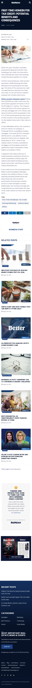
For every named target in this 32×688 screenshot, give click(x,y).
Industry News (23, 203)
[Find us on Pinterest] (10, 675)
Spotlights (4, 617)
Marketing (20, 617)
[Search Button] (30, 2)
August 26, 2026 (6, 275)
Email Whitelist (5, 668)
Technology (20, 621)
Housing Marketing (9, 203)
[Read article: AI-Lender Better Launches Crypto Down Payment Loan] (16, 328)
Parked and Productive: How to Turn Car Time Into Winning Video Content (16, 495)
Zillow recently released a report (13, 99)
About (3, 663)
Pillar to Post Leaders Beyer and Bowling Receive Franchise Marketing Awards (14, 456)
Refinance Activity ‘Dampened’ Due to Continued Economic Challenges (15, 380)
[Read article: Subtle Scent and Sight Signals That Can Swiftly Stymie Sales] (16, 291)
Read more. (17, 513)
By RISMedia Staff (6, 35)
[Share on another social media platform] (27, 213)
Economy (5, 266)
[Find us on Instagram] (7, 675)
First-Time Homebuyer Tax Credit (14, 200)
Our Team (22, 663)
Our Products (14, 663)
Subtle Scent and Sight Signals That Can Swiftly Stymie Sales (15, 308)
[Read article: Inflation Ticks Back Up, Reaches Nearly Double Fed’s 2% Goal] (16, 255)
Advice (3, 624)
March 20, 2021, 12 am (7, 37)
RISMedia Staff (16, 229)
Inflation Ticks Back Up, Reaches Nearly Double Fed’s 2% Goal (14, 271)
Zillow (4, 207)
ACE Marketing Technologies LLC (10, 670)
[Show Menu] (2, 2)
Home (3, 25)
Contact (3, 665)
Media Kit (22, 665)
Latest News (10, 25)
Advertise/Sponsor (13, 665)
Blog (8, 663)
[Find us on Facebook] (1, 675)
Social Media (21, 624)
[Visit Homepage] (16, 3)
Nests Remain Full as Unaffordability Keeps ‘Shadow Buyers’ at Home (14, 418)
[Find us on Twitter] (4, 675)
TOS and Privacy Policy (23, 652)
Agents (5, 302)
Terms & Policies (15, 668)
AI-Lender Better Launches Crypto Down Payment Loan (15, 344)
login (7, 469)
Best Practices (5, 621)
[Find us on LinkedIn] (13, 675)
